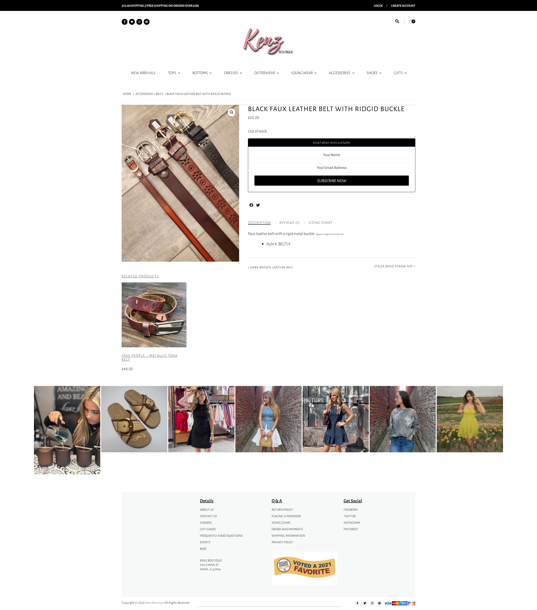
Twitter (350, 516)
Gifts (398, 72)
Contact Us (208, 516)
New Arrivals (143, 72)
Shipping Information (288, 536)
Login (378, 5)
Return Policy (282, 510)
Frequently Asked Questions (221, 536)
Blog (203, 549)
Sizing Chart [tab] (320, 222)
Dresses (231, 72)
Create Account (403, 5)
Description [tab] (259, 222)
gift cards (208, 529)
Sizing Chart (281, 523)
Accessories (340, 72)
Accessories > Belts (149, 94)
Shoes (372, 72)
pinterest (351, 529)
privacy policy (282, 542)
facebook (351, 510)
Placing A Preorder (286, 516)
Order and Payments (287, 529)
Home (127, 94)
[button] (231, 112)
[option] (67, 431)
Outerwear (264, 72)
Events (205, 542)
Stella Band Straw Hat (393, 266)
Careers (206, 523)
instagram (352, 523)
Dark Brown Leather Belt (271, 267)
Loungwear (302, 72)
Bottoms (200, 72)
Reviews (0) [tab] (289, 222)
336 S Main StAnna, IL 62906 (210, 567)
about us (207, 510)
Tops (172, 72)
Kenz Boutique (154, 603)
